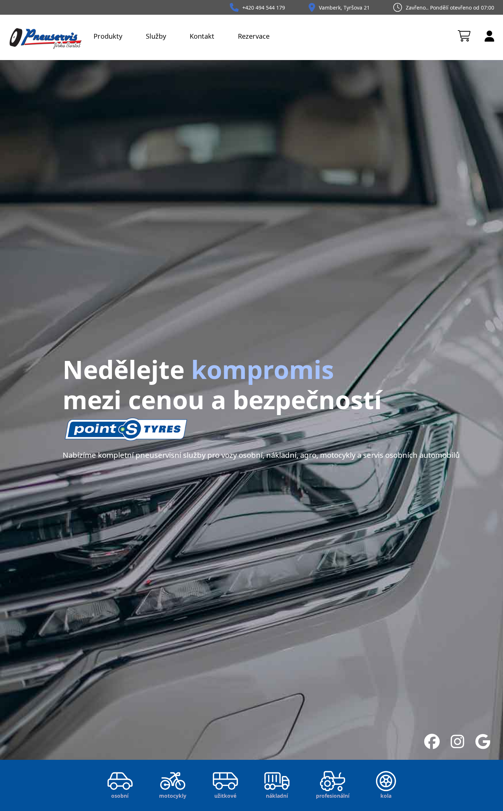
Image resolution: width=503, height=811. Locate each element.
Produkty (108, 36)
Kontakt (202, 36)
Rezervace (254, 36)
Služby (156, 36)
